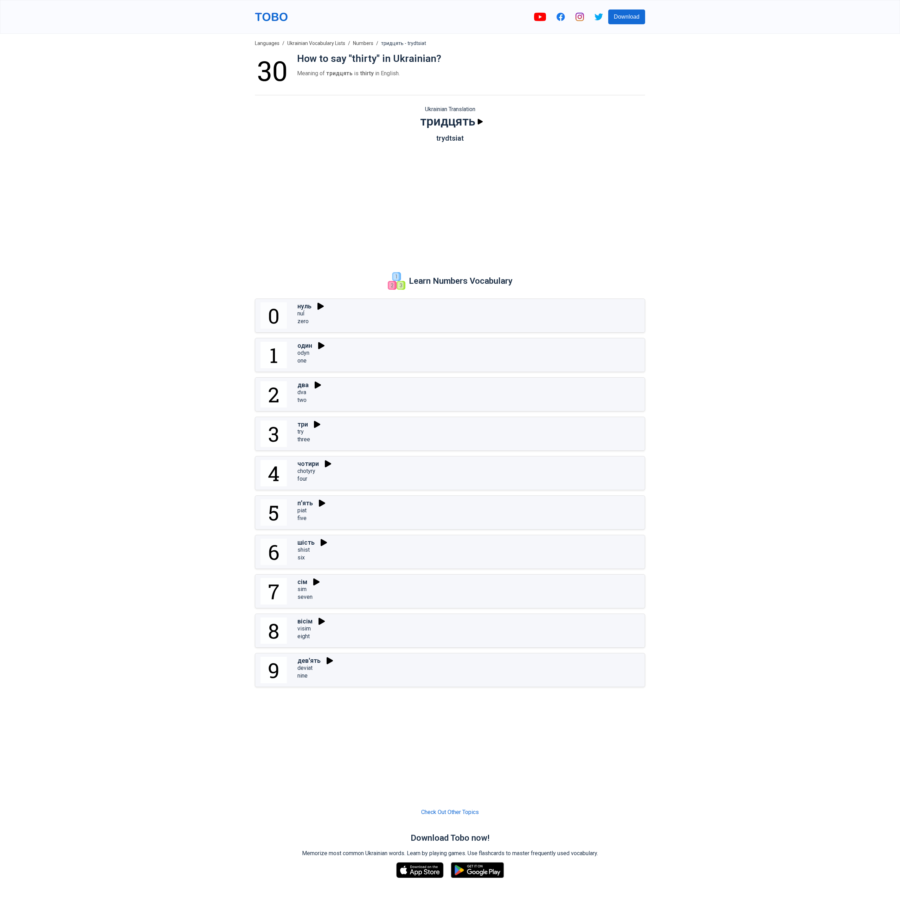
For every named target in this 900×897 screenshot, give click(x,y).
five (302, 518)
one (302, 360)
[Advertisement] (450, 202)
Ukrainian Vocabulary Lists (316, 43)
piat (302, 510)
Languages (267, 43)
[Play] (480, 121)
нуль (304, 306)
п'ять (305, 503)
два (303, 385)
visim (304, 628)
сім (302, 581)
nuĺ (300, 313)
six (301, 557)
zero (303, 321)
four (302, 478)
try (300, 431)
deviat (305, 668)
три (302, 424)
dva (301, 392)
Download (626, 17)
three (303, 439)
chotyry (306, 471)
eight (303, 636)
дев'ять (309, 660)
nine (302, 675)
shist (303, 549)
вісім (305, 621)
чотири (308, 463)
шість (306, 542)
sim (302, 589)
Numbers (363, 43)
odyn (303, 353)
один (304, 345)
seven (305, 597)
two (302, 400)
